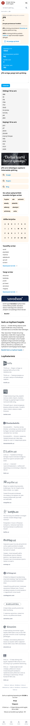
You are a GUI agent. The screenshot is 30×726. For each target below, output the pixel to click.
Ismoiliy (5, 113)
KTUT (4, 146)
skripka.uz (17, 685)
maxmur (5, 255)
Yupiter (6, 199)
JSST (4, 125)
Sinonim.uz (23, 28)
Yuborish (6, 85)
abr (13, 199)
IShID (4, 107)
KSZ (4, 144)
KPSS (4, 141)
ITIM (4, 102)
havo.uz (15, 689)
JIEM (4, 118)
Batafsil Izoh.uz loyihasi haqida (11, 350)
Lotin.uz (5, 35)
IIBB (4, 94)
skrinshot (6, 286)
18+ (25, 712)
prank (4, 281)
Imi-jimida (6, 110)
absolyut (15, 207)
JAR (4, 115)
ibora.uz (6, 685)
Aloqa (15, 701)
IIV (3, 97)
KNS (4, 139)
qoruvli (5, 260)
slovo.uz (23, 685)
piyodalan (6, 252)
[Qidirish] (26, 8)
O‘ (15, 238)
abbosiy (6, 207)
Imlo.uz (3, 345)
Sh (22, 238)
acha (15, 211)
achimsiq (7, 211)
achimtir (21, 199)
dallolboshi (6, 257)
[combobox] (15, 8)
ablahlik (14, 203)
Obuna (6, 712)
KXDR (4, 149)
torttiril (5, 262)
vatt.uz (12, 687)
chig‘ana (5, 289)
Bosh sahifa (4, 11)
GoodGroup (14, 712)
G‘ (18, 238)
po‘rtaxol (5, 283)
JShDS (4, 131)
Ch (25, 238)
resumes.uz (24, 687)
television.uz (5, 687)
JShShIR (5, 133)
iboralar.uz (17, 687)
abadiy (6, 203)
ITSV (4, 105)
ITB (4, 100)
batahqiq (5, 278)
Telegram (15, 704)
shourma (5, 275)
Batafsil (6, 314)
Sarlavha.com (18, 345)
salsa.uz (12, 685)
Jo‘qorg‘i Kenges (8, 136)
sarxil (4, 249)
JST (3, 128)
